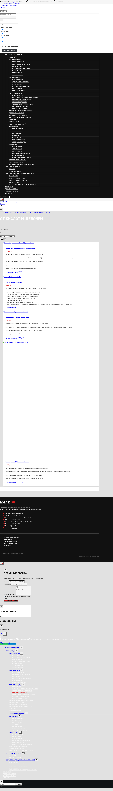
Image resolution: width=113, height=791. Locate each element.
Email (5, 598)
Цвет (2, 616)
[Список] (4, 239)
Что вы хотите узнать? (10, 594)
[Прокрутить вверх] (1, 633)
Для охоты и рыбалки (16, 113)
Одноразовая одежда (19, 108)
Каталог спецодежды (21, 212)
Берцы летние (16, 137)
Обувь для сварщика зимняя (22, 157)
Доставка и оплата (11, 189)
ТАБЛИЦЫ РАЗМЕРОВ (11, 191)
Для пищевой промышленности (20, 117)
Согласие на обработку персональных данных (18, 596)
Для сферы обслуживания (18, 115)
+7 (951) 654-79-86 (15, 515)
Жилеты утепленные (19, 90)
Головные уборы (14, 121)
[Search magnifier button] (1, 20)
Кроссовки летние (18, 140)
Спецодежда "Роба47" (6, 212)
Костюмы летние (18, 62)
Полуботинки (16, 133)
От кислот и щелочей (19, 102)
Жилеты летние (17, 73)
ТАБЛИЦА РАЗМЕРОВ (10, 541)
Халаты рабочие (17, 75)
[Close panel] (1, 606)
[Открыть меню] (1, 209)
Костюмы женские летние (21, 64)
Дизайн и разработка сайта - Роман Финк (88, 556)
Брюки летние (17, 70)
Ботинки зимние (17, 146)
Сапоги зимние (17, 149)
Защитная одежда (44, 212)
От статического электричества (23, 104)
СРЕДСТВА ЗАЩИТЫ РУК (14, 753)
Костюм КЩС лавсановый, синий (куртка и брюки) (20, 248)
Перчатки (12, 169)
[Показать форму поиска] (1, 206)
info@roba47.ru (13, 526)
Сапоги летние (17, 131)
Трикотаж (12, 119)
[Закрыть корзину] (1, 625)
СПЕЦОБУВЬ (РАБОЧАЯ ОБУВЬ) (15, 713)
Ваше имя (6, 581)
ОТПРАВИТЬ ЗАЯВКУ (11, 600)
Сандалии (15, 135)
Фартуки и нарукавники (20, 106)
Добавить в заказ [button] (12, 307)
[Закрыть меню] (0, 637)
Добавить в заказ (12, 272)
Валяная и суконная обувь (21, 153)
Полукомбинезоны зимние (21, 86)
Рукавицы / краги (15, 171)
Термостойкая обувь (16, 162)
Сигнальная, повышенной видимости (25, 97)
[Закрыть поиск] (1, 781)
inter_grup (14, 528)
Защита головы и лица (17, 178)
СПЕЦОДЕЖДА (33, 212)
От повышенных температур (21, 100)
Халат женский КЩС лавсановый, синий (17, 317)
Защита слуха (14, 182)
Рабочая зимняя (14, 670)
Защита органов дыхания (18, 180)
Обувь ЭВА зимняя (18, 155)
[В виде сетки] (1, 239)
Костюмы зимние (18, 79)
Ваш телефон (7, 584)
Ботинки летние (17, 129)
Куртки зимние (17, 84)
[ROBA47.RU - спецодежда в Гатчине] (10, 7)
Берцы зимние (17, 151)
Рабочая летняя (14, 653)
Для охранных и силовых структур (21, 110)
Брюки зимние (17, 88)
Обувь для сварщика (19, 142)
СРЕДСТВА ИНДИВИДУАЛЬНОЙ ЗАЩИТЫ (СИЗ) (20, 760)
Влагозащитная (17, 95)
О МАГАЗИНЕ (9, 187)
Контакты (8, 193)
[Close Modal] (5, 570)
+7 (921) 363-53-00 (15, 519)
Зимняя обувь (14, 732)
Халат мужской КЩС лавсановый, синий (17, 462)
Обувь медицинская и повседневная (21, 164)
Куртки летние (17, 66)
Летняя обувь (13, 716)
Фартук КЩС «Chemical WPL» (14, 282)
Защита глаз (13, 176)
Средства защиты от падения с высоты (22, 184)
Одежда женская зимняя (20, 82)
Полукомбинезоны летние (21, 68)
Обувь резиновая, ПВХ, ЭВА (17, 160)
